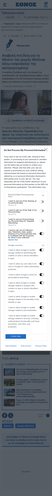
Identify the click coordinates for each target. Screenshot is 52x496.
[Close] (46, 150)
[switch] (42, 201)
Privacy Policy (41, 346)
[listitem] (26, 195)
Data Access (26, 346)
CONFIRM (16, 336)
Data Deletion (11, 346)
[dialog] (26, 248)
